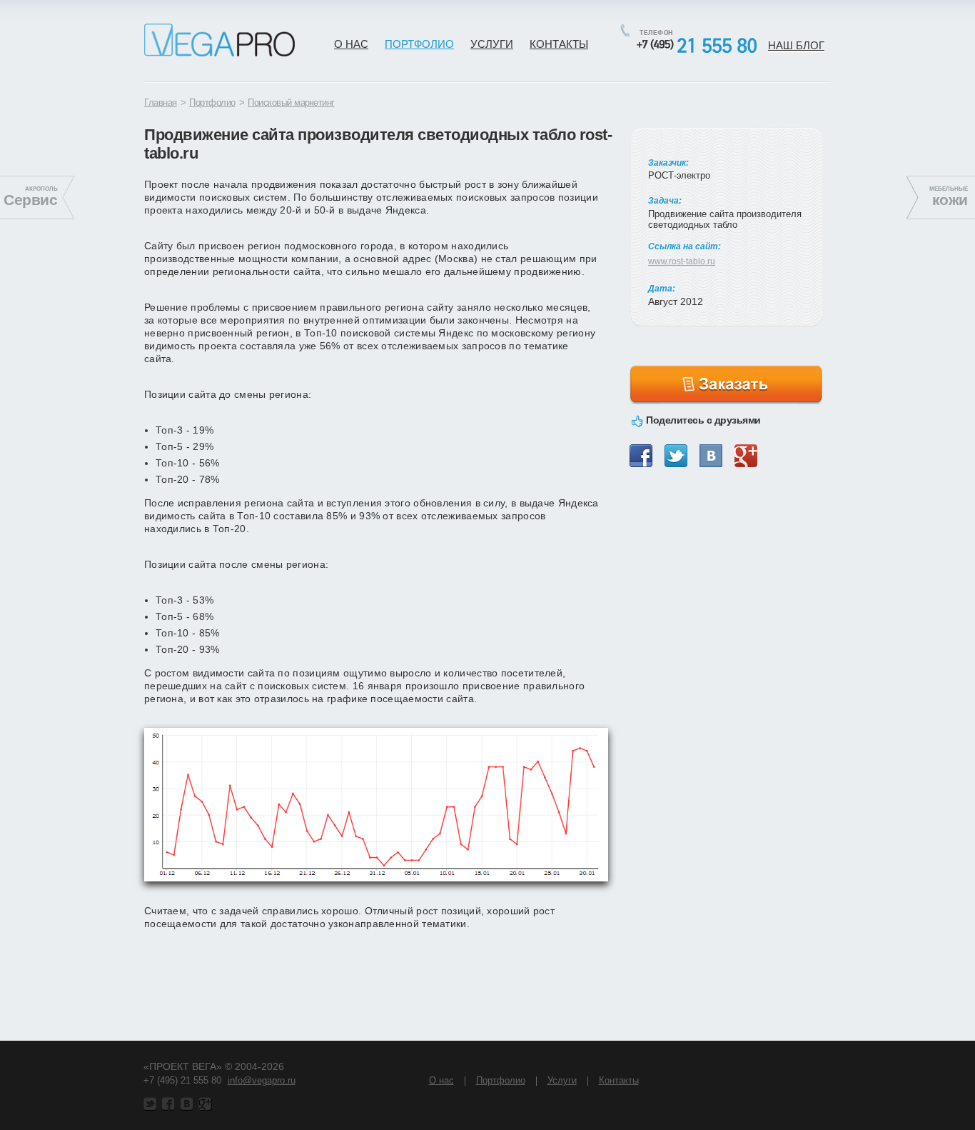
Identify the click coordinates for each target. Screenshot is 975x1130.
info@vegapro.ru (261, 1080)
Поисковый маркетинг (291, 102)
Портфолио (212, 102)
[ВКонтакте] (710, 455)
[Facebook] (641, 455)
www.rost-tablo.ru (681, 261)
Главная (160, 102)
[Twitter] (676, 455)
